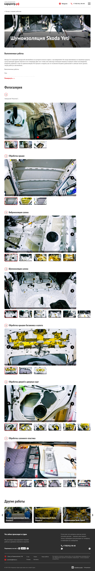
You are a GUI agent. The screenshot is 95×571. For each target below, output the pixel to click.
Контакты (36, 559)
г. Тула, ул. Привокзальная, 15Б (15, 556)
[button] (72, 121)
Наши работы (45, 556)
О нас (27, 556)
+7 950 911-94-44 (79, 3)
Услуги (35, 556)
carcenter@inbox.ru (12, 559)
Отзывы (28, 559)
